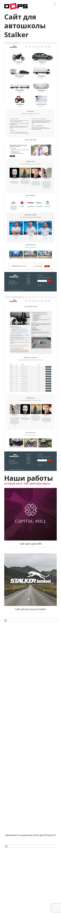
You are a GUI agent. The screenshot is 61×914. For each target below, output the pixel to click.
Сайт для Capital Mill (31, 543)
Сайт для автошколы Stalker (30, 609)
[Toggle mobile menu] (55, 4)
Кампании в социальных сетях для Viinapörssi (30, 835)
